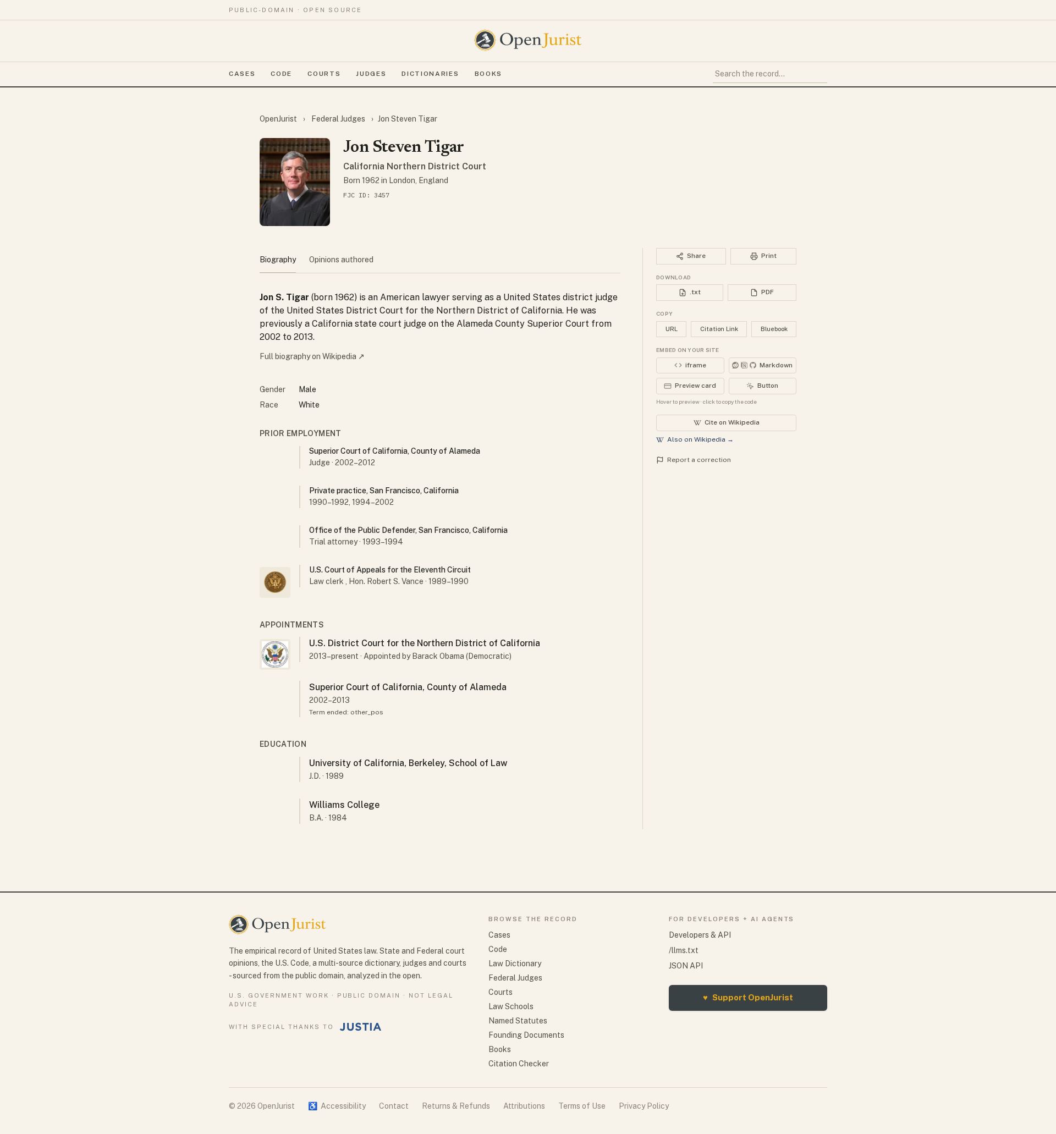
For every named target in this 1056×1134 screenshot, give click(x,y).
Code (281, 74)
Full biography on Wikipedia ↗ (312, 356)
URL (672, 329)
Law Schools (511, 1006)
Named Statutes (517, 1020)
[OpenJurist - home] (528, 40)
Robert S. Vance (395, 581)
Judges (371, 74)
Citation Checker (518, 1063)
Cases (242, 74)
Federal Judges (338, 118)
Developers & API (700, 935)
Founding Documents (526, 1035)
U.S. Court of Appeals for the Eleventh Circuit (390, 569)
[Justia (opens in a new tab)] (360, 1026)
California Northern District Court (414, 166)
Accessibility (337, 1106)
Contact (394, 1106)
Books (488, 74)
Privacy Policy (644, 1106)
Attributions (524, 1106)
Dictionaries (430, 74)
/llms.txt (683, 950)
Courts (323, 74)
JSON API (686, 965)
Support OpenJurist (748, 997)
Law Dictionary (514, 963)
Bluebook (774, 329)
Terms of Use (582, 1106)
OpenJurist (279, 118)
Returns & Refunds (456, 1106)
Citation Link (719, 329)
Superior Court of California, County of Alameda (408, 687)
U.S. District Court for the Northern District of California (424, 643)
